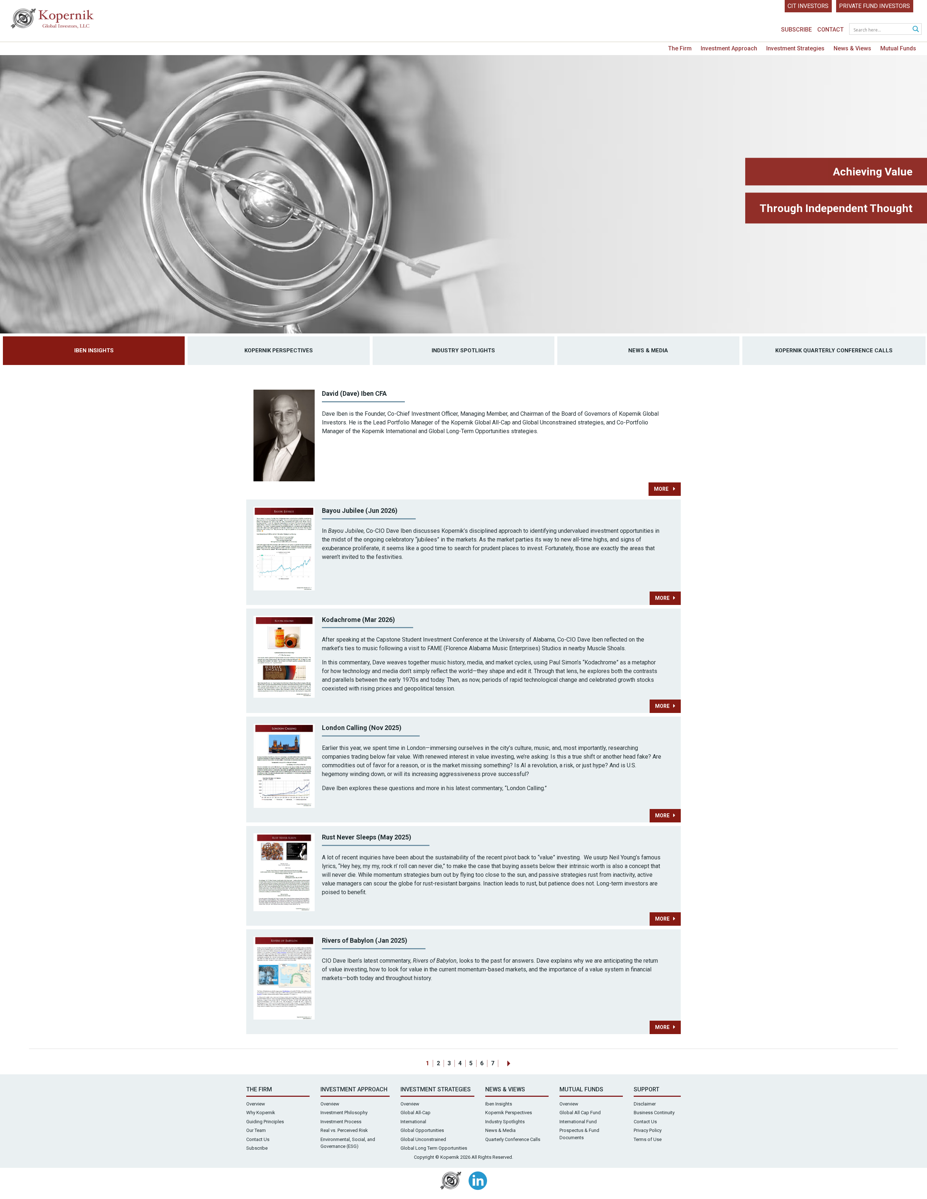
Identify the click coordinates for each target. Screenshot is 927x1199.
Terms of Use (648, 1139)
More (662, 489)
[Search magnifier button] (915, 29)
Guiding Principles (265, 1121)
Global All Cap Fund (580, 1112)
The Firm (680, 48)
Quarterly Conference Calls (512, 1139)
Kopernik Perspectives (278, 350)
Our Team (256, 1130)
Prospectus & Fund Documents (579, 1134)
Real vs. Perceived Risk (344, 1130)
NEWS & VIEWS (505, 1089)
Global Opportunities (422, 1130)
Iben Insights (94, 350)
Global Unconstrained (423, 1139)
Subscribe (796, 29)
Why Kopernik (260, 1112)
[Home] (52, 20)
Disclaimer (645, 1104)
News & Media (648, 350)
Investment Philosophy (344, 1112)
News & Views (852, 48)
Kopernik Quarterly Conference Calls (834, 350)
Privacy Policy (648, 1130)
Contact (830, 29)
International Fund (578, 1121)
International (413, 1121)
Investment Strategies (795, 48)
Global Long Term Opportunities (433, 1148)
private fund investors (874, 6)
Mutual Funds (898, 48)
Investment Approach (729, 48)
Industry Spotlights (463, 350)
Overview (255, 1104)
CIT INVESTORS (808, 6)
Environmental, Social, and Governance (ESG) (347, 1143)
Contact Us (257, 1139)
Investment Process (340, 1121)
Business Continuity (654, 1112)
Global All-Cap (415, 1112)
